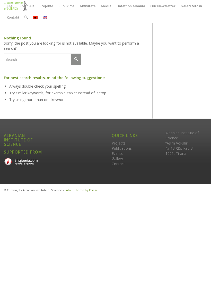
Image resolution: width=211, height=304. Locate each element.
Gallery (117, 158)
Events (117, 153)
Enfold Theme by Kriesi (81, 190)
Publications (122, 148)
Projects (119, 143)
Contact (118, 163)
